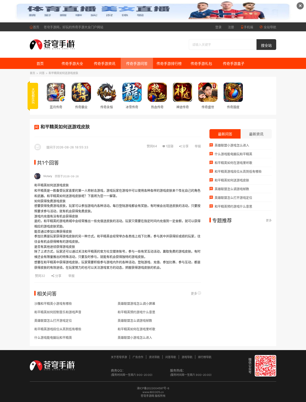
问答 (42, 73)
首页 (36, 27)
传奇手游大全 (72, 63)
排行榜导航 (204, 357)
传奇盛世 (208, 107)
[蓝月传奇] (56, 92)
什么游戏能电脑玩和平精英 (53, 337)
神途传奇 (182, 107)
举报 (198, 146)
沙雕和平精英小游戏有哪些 (53, 303)
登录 (218, 27)
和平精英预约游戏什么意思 (136, 312)
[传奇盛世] (208, 92)
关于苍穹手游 (119, 357)
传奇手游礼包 (201, 63)
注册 (231, 27)
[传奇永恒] (106, 92)
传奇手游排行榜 (169, 63)
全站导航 (269, 27)
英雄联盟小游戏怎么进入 (135, 337)
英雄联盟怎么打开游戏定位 (53, 320)
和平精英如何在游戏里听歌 (136, 329)
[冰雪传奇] (132, 92)
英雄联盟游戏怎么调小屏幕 (136, 303)
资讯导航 (154, 357)
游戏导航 (187, 357)
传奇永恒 (106, 107)
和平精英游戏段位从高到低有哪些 (57, 329)
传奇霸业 (81, 107)
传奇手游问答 (137, 63)
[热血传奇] (157, 92)
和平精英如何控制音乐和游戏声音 (57, 312)
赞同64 (152, 146)
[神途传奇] (182, 92)
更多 (194, 293)
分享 (185, 146)
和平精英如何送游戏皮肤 (63, 73)
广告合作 (138, 357)
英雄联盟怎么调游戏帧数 (135, 320)
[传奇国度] (233, 92)
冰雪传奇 (132, 107)
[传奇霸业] (81, 92)
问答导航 (170, 357)
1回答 (170, 146)
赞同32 (40, 276)
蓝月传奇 (56, 107)
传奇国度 (233, 107)
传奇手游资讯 (104, 63)
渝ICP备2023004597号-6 (153, 388)
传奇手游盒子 (233, 63)
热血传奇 (157, 107)
